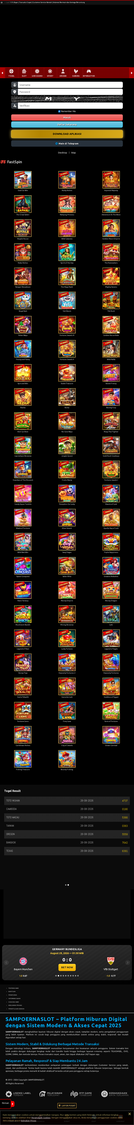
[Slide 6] (68, 975)
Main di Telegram (69, 143)
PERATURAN (12, 995)
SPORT (50, 76)
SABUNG (76, 76)
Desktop (62, 152)
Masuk (67, 117)
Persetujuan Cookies (40, 1118)
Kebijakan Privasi (28, 1121)
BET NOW (67, 967)
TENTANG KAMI (13, 988)
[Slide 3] (61, 975)
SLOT (24, 76)
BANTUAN (12, 991)
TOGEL (11, 76)
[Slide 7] (70, 975)
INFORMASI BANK (14, 998)
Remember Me (68, 111)
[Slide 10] (78, 975)
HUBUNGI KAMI (13, 1002)
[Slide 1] (56, 975)
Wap (73, 152)
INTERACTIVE (89, 76)
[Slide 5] (65, 975)
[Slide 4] (63, 975)
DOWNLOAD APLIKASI (67, 133)
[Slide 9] (75, 975)
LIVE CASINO (37, 76)
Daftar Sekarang (67, 124)
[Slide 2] (58, 975)
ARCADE (62, 76)
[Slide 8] (73, 975)
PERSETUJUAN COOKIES (16, 1008)
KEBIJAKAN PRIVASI (15, 1005)
